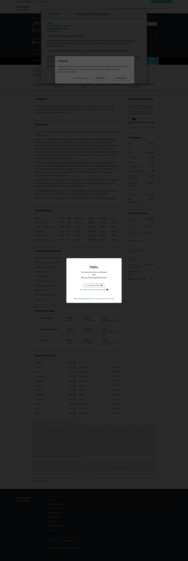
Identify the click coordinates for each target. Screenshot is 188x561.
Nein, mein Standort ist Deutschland (93, 289)
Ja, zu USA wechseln (92, 285)
